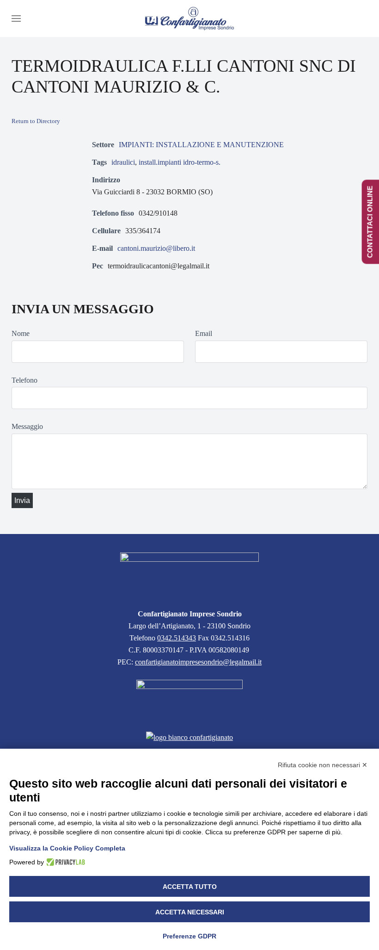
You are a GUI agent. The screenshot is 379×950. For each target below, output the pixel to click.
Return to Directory (36, 121)
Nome (21, 333)
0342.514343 (176, 638)
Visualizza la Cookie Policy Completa (67, 848)
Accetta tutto (190, 886)
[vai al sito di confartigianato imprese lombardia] (189, 700)
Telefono (24, 380)
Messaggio (27, 426)
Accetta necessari (189, 912)
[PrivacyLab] (64, 862)
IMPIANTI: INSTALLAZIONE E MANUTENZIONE (201, 145)
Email (203, 333)
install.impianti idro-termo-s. (179, 162)
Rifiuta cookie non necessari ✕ (322, 765)
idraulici (123, 162)
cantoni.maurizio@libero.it (156, 248)
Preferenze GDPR (189, 936)
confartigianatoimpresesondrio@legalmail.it (198, 662)
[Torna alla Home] (189, 18)
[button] (16, 18)
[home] (189, 575)
